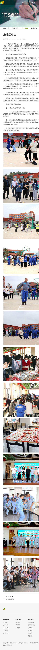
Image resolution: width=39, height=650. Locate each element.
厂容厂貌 (5, 633)
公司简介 (5, 622)
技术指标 (30, 636)
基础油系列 (31, 622)
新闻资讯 (18, 619)
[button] (3, 13)
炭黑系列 (30, 627)
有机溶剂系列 (31, 625)
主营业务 (31, 619)
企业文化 (5, 625)
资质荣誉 (5, 630)
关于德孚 (32, 2)
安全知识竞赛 (11, 599)
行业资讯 (18, 625)
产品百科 (18, 627)
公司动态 (18, 622)
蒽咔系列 (30, 630)
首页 (23, 2)
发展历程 (5, 627)
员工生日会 (10, 596)
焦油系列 (30, 633)
